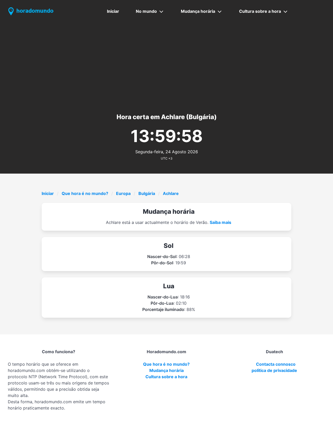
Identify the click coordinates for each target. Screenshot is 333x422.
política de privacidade (274, 370)
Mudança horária (198, 11)
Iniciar (113, 11)
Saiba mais (220, 222)
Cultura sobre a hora (260, 11)
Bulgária (146, 193)
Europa (123, 193)
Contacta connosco (276, 364)
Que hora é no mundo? (85, 193)
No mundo (146, 11)
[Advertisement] (166, 61)
